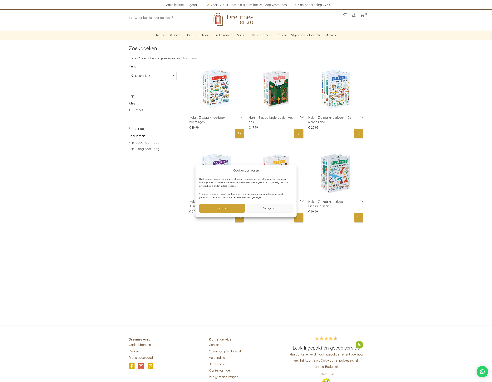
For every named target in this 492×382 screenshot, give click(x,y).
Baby (189, 35)
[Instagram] (141, 366)
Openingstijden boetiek (225, 351)
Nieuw (160, 35)
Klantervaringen (220, 370)
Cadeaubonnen (140, 345)
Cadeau (280, 35)
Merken (331, 35)
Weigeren (269, 208)
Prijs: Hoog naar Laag (144, 149)
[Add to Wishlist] (242, 117)
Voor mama (260, 35)
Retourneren (218, 364)
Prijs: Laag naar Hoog (144, 142)
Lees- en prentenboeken (165, 58)
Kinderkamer (223, 35)
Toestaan (222, 208)
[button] (239, 133)
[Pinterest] (150, 366)
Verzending (217, 358)
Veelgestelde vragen (223, 377)
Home (132, 58)
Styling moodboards (305, 35)
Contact (215, 345)
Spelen (242, 35)
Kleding (175, 35)
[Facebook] (132, 366)
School (203, 35)
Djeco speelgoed (141, 358)
